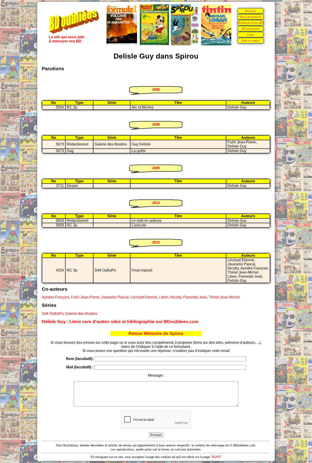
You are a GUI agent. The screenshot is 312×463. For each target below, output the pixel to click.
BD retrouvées (250, 28)
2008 (156, 124)
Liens (250, 34)
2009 (156, 168)
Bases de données (250, 16)
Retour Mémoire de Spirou (156, 333)
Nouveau (250, 11)
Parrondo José (195, 297)
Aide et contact (250, 40)
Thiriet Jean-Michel (224, 297)
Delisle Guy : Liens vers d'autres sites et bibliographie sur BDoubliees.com (120, 321)
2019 (156, 242)
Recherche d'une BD (250, 22)
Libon (163, 297)
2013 (156, 203)
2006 (156, 89)
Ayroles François (55, 297)
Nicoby (175, 297)
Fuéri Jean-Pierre (85, 297)
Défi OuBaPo (52, 314)
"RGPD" (216, 457)
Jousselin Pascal (115, 297)
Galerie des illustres (81, 314)
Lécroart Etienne (144, 297)
